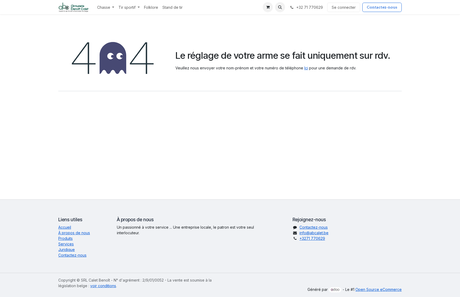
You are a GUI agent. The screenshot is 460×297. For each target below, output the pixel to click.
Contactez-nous (382, 7)
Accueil (64, 227)
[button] (280, 7)
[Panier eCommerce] (268, 7)
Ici (306, 68)
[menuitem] (106, 7)
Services (66, 244)
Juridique (66, 249)
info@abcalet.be (313, 233)
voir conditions (103, 285)
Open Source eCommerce (378, 289)
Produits (65, 238)
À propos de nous (74, 233)
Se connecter (344, 7)
